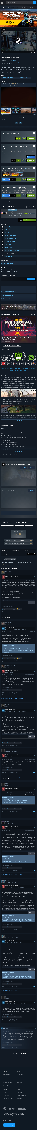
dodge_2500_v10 (10, 665)
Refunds (5, 1104)
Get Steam (19, 1092)
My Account (20, 1101)
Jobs (18, 1077)
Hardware (19, 1079)
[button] (3, 7)
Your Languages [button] (10, 559)
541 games (7, 823)
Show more (29, 192)
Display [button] (21, 554)
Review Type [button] (5, 550)
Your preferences (29, 525)
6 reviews (7, 706)
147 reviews (15, 937)
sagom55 (7, 783)
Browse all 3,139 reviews (18, 1053)
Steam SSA (6, 1077)
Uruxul (7, 880)
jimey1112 (8, 997)
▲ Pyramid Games (11, 60)
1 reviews (7, 785)
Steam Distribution (8, 1082)
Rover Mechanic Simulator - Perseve (15, 192)
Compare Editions (30, 129)
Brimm (7, 821)
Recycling (19, 1082)
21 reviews (14, 882)
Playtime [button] (13, 554)
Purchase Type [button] (15, 550)
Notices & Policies (8, 1098)
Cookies (5, 1101)
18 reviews (7, 667)
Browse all (31, 206)
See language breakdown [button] (7, 525)
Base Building (23, 77)
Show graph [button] (31, 553)
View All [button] (33, 314)
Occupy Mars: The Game (17, 150)
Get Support (20, 1098)
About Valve (20, 1074)
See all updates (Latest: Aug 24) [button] (12, 345)
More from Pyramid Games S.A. (18, 464)
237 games (7, 882)
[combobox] (19, 2)
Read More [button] (32, 602)
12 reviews (7, 624)
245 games (7, 937)
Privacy (5, 1092)
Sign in (3, 117)
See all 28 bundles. (6, 202)
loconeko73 (8, 622)
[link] (21, 138)
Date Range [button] (5, 554)
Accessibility (6, 1095)
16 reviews (14, 823)
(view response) (5, 617)
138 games (7, 751)
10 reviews (14, 751)
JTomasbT (7, 935)
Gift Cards (6, 1085)
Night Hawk (8, 571)
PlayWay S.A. (20, 62)
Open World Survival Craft (9, 77)
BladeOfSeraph (9, 750)
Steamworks (6, 1079)
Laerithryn (8, 704)
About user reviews (19, 525)
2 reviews (7, 573)
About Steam (6, 1074)
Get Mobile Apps (9, 1125)
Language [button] (25, 550)
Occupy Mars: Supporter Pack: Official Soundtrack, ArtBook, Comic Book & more (18, 151)
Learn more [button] (31, 279)
